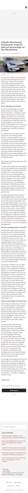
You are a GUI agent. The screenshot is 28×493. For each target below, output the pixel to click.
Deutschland (8, 386)
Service (15, 386)
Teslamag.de (14, 3)
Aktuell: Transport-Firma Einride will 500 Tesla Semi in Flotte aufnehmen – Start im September (13, 459)
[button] (14, 7)
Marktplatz (14, 390)
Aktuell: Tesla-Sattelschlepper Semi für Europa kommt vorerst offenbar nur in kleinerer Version (13, 442)
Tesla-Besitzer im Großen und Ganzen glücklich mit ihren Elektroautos (13, 79)
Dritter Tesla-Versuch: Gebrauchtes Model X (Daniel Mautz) (13, 74)
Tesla (18, 386)
